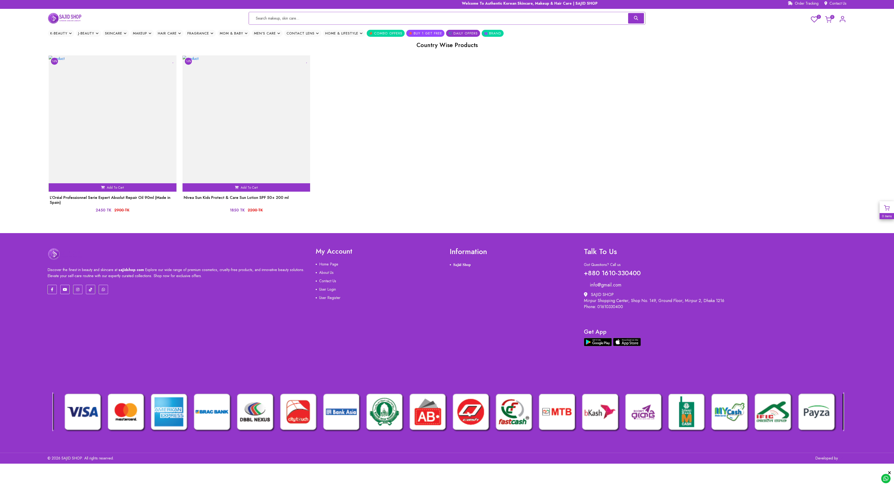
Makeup (141, 33)
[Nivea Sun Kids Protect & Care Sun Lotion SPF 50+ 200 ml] (236, 204)
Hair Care (168, 33)
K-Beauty (59, 33)
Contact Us (837, 3)
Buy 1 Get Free (427, 33)
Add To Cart (115, 187)
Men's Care (265, 33)
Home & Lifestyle (342, 33)
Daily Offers (465, 33)
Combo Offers (387, 33)
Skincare (114, 33)
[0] (814, 19)
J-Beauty (87, 33)
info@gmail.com (605, 285)
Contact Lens (301, 33)
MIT (843, 458)
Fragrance (198, 33)
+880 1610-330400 (612, 272)
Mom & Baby (232, 33)
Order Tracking (806, 3)
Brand (494, 33)
